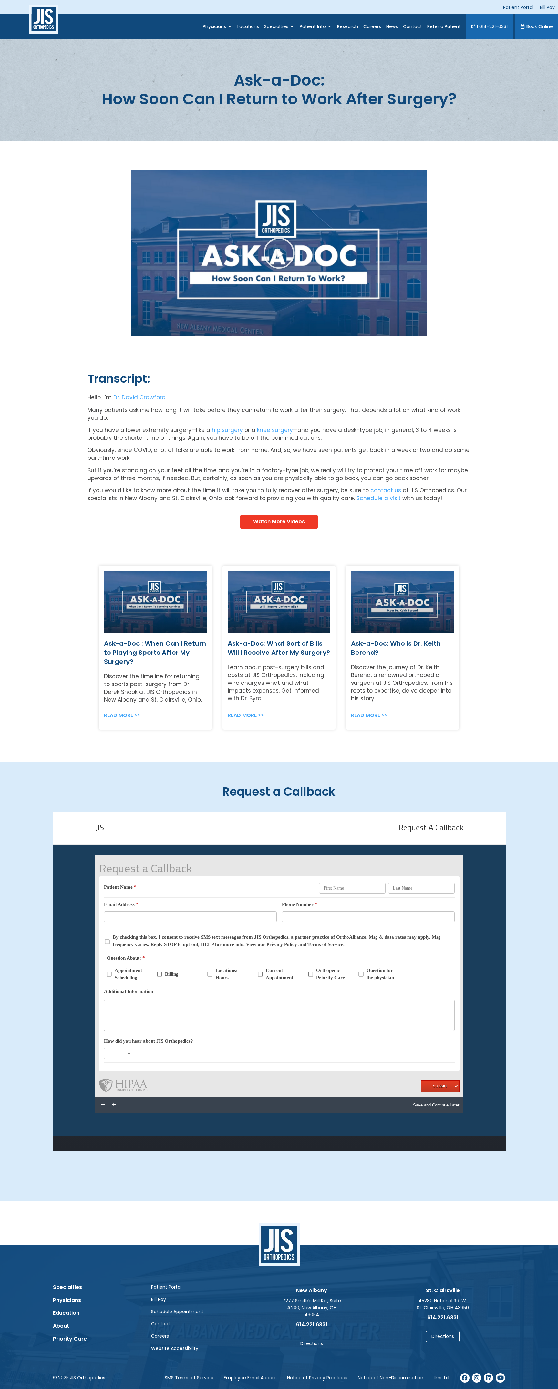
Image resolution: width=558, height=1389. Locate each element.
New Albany (311, 1290)
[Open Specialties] (292, 26)
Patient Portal (166, 1287)
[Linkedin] (488, 1378)
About (61, 1326)
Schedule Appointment (177, 1311)
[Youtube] (500, 1378)
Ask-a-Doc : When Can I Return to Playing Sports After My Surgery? (155, 652)
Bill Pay (158, 1299)
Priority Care (70, 1339)
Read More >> (122, 715)
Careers (160, 1336)
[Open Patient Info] (329, 26)
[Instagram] (476, 1378)
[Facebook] (465, 1378)
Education (66, 1313)
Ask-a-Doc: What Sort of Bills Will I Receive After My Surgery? (279, 648)
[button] (279, 253)
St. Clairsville (443, 1290)
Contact (160, 1324)
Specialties (67, 1287)
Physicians (67, 1300)
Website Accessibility (174, 1348)
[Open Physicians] (230, 26)
